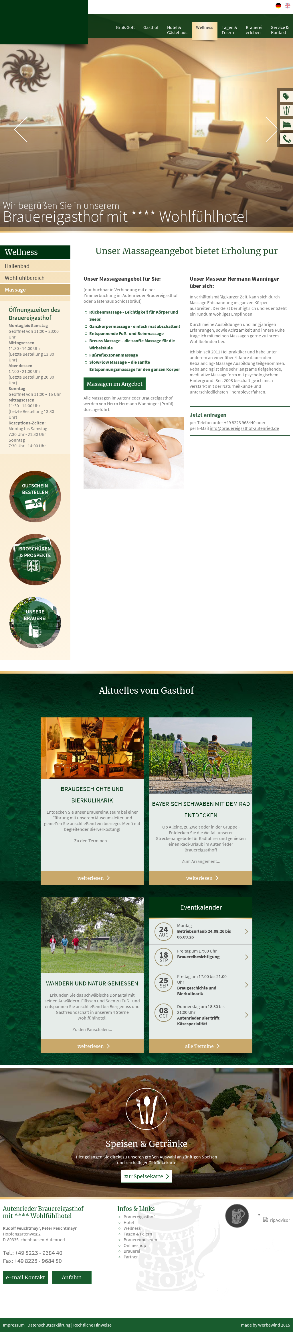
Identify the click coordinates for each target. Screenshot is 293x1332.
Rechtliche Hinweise (92, 1325)
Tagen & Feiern (138, 1234)
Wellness (204, 27)
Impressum (14, 1325)
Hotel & (177, 29)
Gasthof (151, 27)
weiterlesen (91, 878)
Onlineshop (135, 1245)
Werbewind (269, 1325)
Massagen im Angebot (114, 384)
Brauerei (254, 29)
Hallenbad (17, 265)
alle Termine (199, 1046)
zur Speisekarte (144, 1176)
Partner (131, 1257)
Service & (280, 29)
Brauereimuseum (140, 1239)
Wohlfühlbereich (25, 277)
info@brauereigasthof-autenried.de (244, 428)
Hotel (129, 1222)
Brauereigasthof (139, 1216)
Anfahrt (71, 1277)
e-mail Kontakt (25, 1277)
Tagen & (229, 29)
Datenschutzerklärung (48, 1325)
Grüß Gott (125, 27)
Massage (15, 289)
